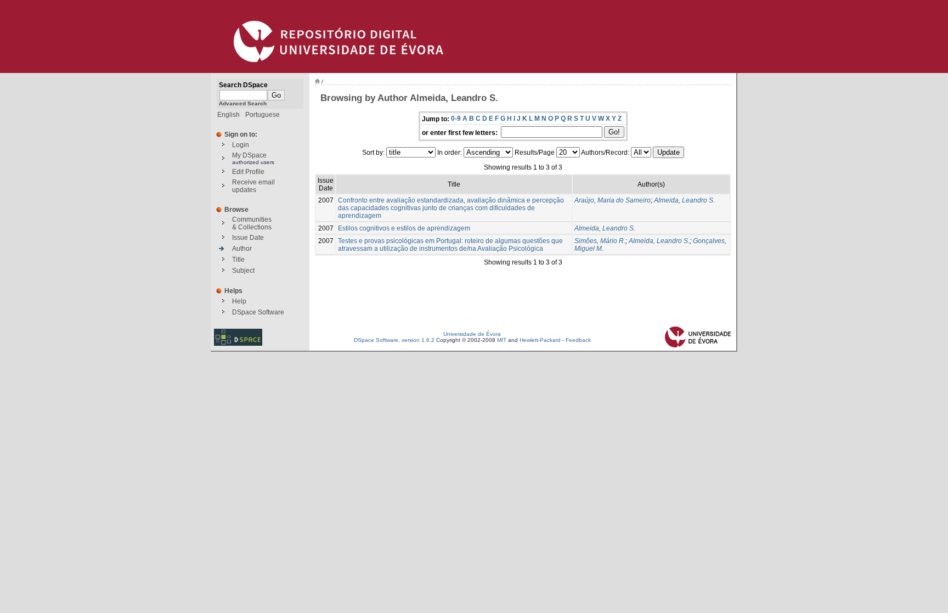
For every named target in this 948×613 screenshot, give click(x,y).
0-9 (456, 118)
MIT (501, 340)
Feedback (578, 340)
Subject (243, 270)
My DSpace (249, 155)
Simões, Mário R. (599, 241)
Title (238, 259)
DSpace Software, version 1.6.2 (394, 340)
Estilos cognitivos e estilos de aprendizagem (404, 228)
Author (242, 248)
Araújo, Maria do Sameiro (612, 200)
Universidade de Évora (472, 334)
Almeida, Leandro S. (684, 200)
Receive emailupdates (253, 186)
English (228, 115)
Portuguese (262, 115)
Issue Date (248, 237)
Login (240, 145)
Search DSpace (243, 85)
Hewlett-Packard (540, 340)
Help (239, 301)
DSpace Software (258, 312)
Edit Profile (248, 172)
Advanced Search (243, 103)
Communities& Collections (252, 223)
